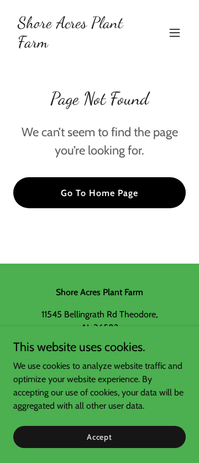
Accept (99, 436)
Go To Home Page (99, 193)
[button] (175, 33)
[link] (73, 44)
